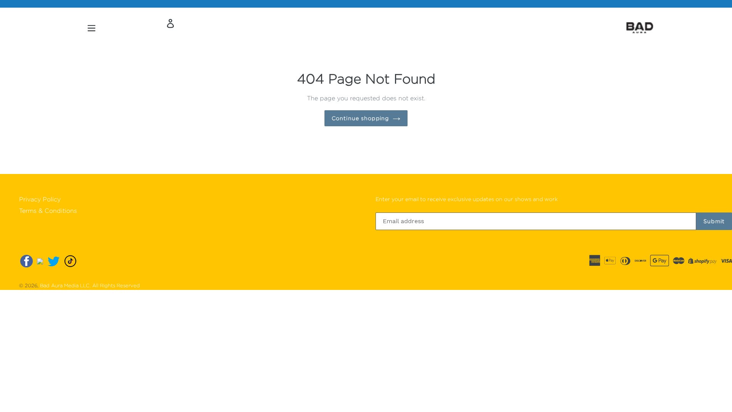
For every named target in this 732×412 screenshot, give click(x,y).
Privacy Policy (40, 199)
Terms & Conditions (48, 211)
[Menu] (92, 27)
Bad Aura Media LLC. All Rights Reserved (90, 285)
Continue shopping (360, 118)
